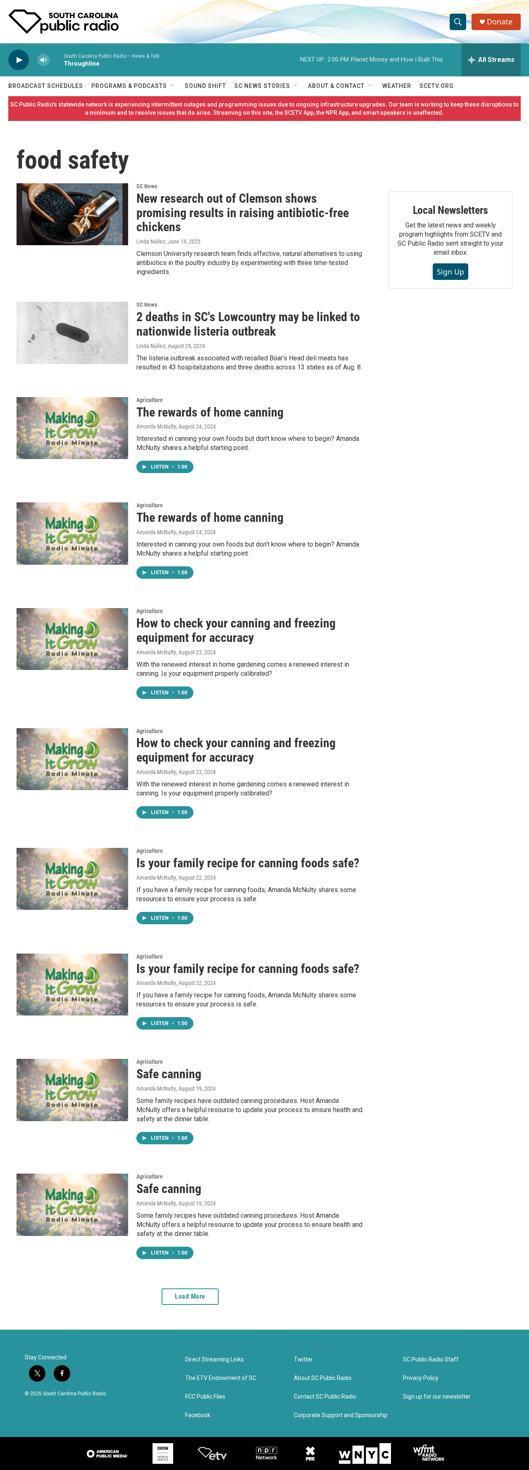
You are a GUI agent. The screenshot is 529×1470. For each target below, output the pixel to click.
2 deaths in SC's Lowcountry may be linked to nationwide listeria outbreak (248, 324)
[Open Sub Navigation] (173, 86)
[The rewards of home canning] (72, 428)
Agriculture (149, 400)
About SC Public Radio (323, 1378)
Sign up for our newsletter (437, 1397)
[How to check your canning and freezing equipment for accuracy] (72, 639)
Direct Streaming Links (214, 1359)
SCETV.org (436, 86)
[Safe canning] (72, 1090)
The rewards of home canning (210, 412)
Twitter (303, 1359)
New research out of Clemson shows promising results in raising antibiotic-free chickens (242, 212)
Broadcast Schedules (45, 86)
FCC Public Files (205, 1397)
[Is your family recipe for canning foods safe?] (72, 879)
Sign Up (450, 272)
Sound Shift (205, 86)
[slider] (56, 59)
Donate (499, 21)
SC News (146, 186)
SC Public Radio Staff (431, 1359)
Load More (190, 1296)
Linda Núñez (150, 241)
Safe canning (168, 1074)
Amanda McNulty (156, 426)
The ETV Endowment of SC (220, 1378)
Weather (396, 86)
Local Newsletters (450, 210)
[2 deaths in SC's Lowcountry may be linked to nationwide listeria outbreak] (72, 333)
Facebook (197, 1415)
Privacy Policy (420, 1378)
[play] (18, 60)
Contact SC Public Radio (325, 1397)
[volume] (43, 60)
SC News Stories (262, 86)
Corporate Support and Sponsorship (341, 1415)
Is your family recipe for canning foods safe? (247, 863)
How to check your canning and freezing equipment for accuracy (236, 630)
